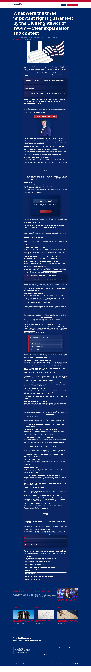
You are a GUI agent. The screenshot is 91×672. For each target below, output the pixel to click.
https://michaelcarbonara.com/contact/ (32, 579)
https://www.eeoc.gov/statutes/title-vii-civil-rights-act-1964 (37, 562)
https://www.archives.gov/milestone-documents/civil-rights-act (37, 561)
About (36, 4)
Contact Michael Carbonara (45, 116)
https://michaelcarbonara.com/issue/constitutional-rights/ (36, 575)
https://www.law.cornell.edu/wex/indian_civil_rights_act (36, 559)
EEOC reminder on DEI (49, 299)
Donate (57, 649)
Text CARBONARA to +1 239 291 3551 (45, 0)
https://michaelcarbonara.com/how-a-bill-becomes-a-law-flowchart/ (38, 578)
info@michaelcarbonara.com (57, 663)
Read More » (15, 607)
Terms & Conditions (72, 649)
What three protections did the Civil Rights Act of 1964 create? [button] (37, 536)
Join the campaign (45, 211)
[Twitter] (71, 663)
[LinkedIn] (75, 663)
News (44, 4)
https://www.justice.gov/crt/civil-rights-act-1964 (35, 564)
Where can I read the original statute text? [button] (33, 544)
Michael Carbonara (17, 39)
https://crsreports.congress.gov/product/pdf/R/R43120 (36, 566)
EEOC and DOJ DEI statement (33, 309)
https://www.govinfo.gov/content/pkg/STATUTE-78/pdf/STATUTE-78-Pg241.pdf (41, 558)
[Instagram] (73, 663)
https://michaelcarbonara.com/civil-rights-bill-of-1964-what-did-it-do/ (39, 576)
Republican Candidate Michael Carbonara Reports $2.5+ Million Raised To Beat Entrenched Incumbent (45, 590)
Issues (40, 4)
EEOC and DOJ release (52, 272)
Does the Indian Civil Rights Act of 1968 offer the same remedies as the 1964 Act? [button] (40, 540)
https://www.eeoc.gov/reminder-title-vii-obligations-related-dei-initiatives (40, 567)
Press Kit (45, 654)
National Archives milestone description (52, 154)
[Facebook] (77, 663)
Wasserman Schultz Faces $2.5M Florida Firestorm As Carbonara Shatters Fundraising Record (23, 590)
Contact (48, 4)
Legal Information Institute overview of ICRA (35, 143)
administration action (39, 332)
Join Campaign (59, 650)
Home (14, 37)
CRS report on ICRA (42, 385)
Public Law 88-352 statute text (39, 112)
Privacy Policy (71, 650)
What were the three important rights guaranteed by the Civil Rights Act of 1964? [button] (40, 275)
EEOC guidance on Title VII (29, 235)
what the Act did (46, 529)
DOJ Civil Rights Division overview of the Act (52, 271)
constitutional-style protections (50, 374)
